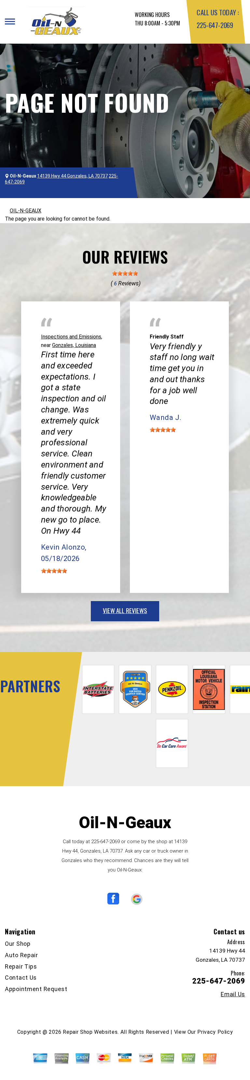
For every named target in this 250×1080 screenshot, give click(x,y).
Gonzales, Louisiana (74, 345)
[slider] (125, 273)
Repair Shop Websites (90, 1032)
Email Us (233, 994)
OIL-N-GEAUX (25, 211)
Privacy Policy (215, 1032)
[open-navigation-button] (10, 21)
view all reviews (125, 610)
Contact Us (21, 977)
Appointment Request (36, 989)
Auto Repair (21, 955)
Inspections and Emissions (71, 337)
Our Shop (18, 943)
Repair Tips (21, 966)
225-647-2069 (215, 25)
